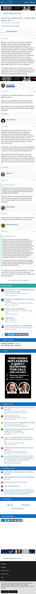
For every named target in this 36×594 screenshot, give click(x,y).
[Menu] (2, 2)
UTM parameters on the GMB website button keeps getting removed (20, 291)
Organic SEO (13, 320)
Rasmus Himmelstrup (10, 293)
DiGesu (7, 320)
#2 (34, 91)
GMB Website (9, 318)
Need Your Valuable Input (11, 416)
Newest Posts (7, 404)
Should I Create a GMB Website (15, 309)
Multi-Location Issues (22, 293)
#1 (34, 38)
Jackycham (8, 310)
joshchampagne (6, 23)
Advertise (3, 567)
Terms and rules (5, 570)
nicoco (6, 303)
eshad (6, 327)
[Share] (32, 38)
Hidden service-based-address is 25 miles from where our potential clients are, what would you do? (18, 439)
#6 (34, 231)
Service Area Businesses (10, 419)
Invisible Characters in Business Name (15, 482)
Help (2, 577)
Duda (28, 270)
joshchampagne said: (7, 185)
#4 (34, 180)
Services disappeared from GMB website (18, 326)
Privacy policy (4, 574)
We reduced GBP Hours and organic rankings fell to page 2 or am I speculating (18, 430)
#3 (34, 126)
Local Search (7, 434)
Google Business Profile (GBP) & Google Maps (21, 303)
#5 (34, 214)
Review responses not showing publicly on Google (19, 422)
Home (2, 580)
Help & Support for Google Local (12, 463)
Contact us (3, 564)
